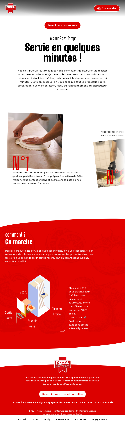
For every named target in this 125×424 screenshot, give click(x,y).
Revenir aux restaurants (62, 25)
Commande (106, 402)
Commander (109, 8)
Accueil (22, 419)
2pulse (79, 414)
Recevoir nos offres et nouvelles (62, 394)
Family (46, 419)
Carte (35, 419)
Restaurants (62, 419)
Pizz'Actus (80, 419)
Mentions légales (87, 411)
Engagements (99, 419)
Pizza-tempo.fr (44, 411)
